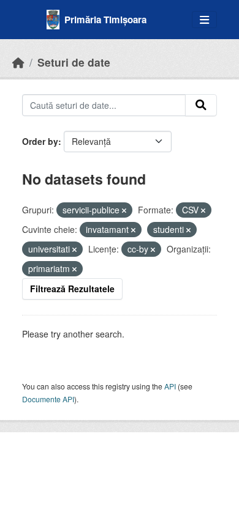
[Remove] (124, 210)
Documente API (48, 399)
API (170, 386)
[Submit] (201, 105)
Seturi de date (73, 62)
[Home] (18, 62)
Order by (40, 141)
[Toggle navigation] (204, 20)
